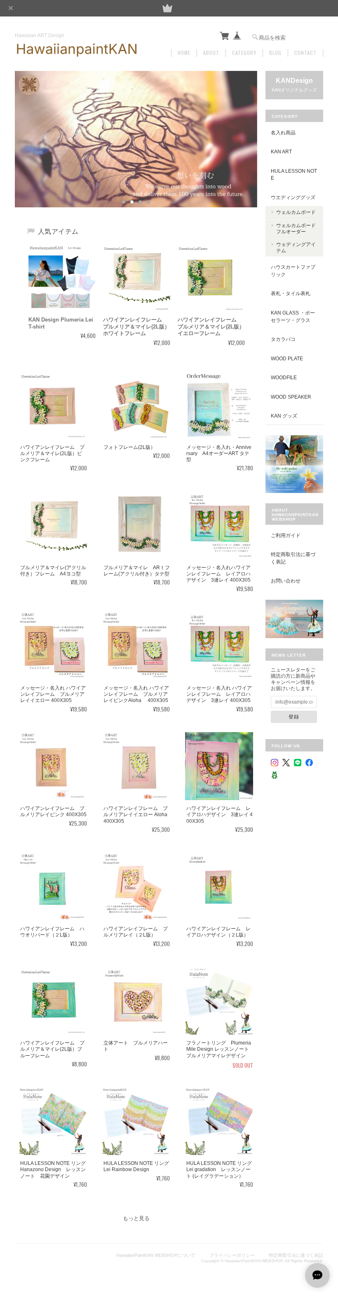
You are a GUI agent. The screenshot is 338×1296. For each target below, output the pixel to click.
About (211, 52)
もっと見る (136, 1218)
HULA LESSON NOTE (294, 174)
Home (184, 52)
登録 (294, 716)
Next (243, 130)
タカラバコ (283, 339)
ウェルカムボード (296, 212)
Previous (29, 130)
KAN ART (281, 151)
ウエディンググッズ (293, 197)
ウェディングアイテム (296, 247)
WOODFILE (284, 377)
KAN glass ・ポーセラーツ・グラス (293, 316)
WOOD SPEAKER (291, 396)
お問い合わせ (285, 580)
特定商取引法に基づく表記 (293, 558)
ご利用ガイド (285, 535)
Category (244, 52)
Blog (275, 52)
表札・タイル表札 (290, 293)
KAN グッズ (284, 415)
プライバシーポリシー (232, 1255)
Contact (305, 52)
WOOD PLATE (287, 358)
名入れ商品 (283, 132)
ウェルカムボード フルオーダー (296, 228)
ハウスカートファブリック (293, 270)
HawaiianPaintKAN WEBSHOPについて (155, 1255)
